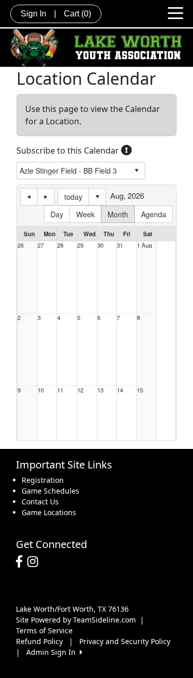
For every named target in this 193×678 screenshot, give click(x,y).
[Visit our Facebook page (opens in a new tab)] (21, 562)
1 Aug (144, 245)
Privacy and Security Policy (124, 641)
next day (46, 196)
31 (120, 245)
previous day (29, 196)
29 (80, 245)
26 (20, 245)
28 (60, 245)
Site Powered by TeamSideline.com (76, 620)
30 (100, 245)
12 (80, 390)
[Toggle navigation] (175, 12)
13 (100, 390)
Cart (77, 13)
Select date (97, 196)
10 (41, 390)
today (73, 197)
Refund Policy (39, 641)
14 (120, 390)
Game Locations (49, 512)
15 (140, 390)
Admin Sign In (53, 652)
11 (60, 390)
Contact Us (40, 501)
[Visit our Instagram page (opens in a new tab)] (35, 562)
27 (41, 245)
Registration (43, 480)
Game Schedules (50, 491)
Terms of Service (44, 630)
